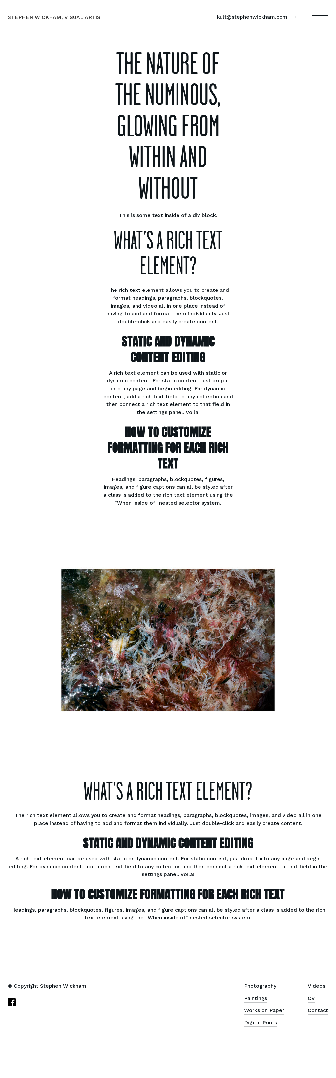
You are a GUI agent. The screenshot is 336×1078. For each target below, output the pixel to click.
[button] (320, 17)
